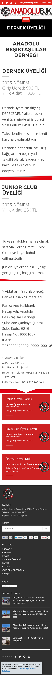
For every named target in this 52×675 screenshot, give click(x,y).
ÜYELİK (5, 556)
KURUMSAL (7, 552)
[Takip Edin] (20, 656)
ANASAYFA (7, 549)
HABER (5, 563)
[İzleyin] (29, 656)
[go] (46, 529)
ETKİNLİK (6, 567)
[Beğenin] (16, 656)
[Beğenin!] (2, 2)
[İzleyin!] (15, 2)
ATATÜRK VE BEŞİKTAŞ (13, 570)
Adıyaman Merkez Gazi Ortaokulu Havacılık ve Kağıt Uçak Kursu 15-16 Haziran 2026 (29, 600)
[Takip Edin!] (7, 2)
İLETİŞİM (6, 574)
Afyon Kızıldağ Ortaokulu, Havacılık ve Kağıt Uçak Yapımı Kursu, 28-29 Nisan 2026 (30, 614)
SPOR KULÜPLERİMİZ (12, 559)
